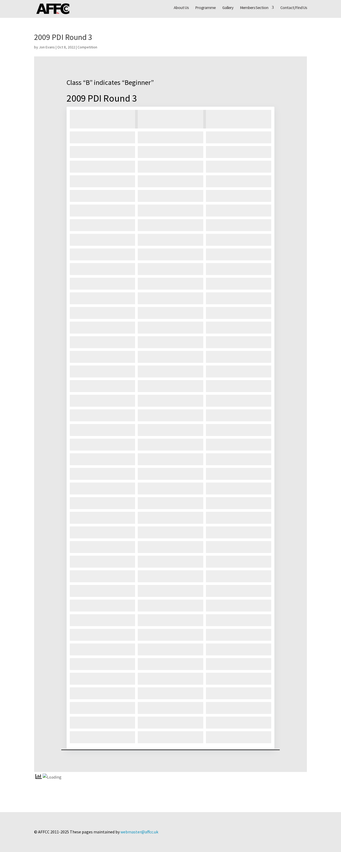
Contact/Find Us (293, 8)
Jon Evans (47, 47)
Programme (205, 8)
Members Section (254, 8)
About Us (181, 8)
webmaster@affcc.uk (139, 831)
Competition (87, 47)
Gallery (227, 8)
